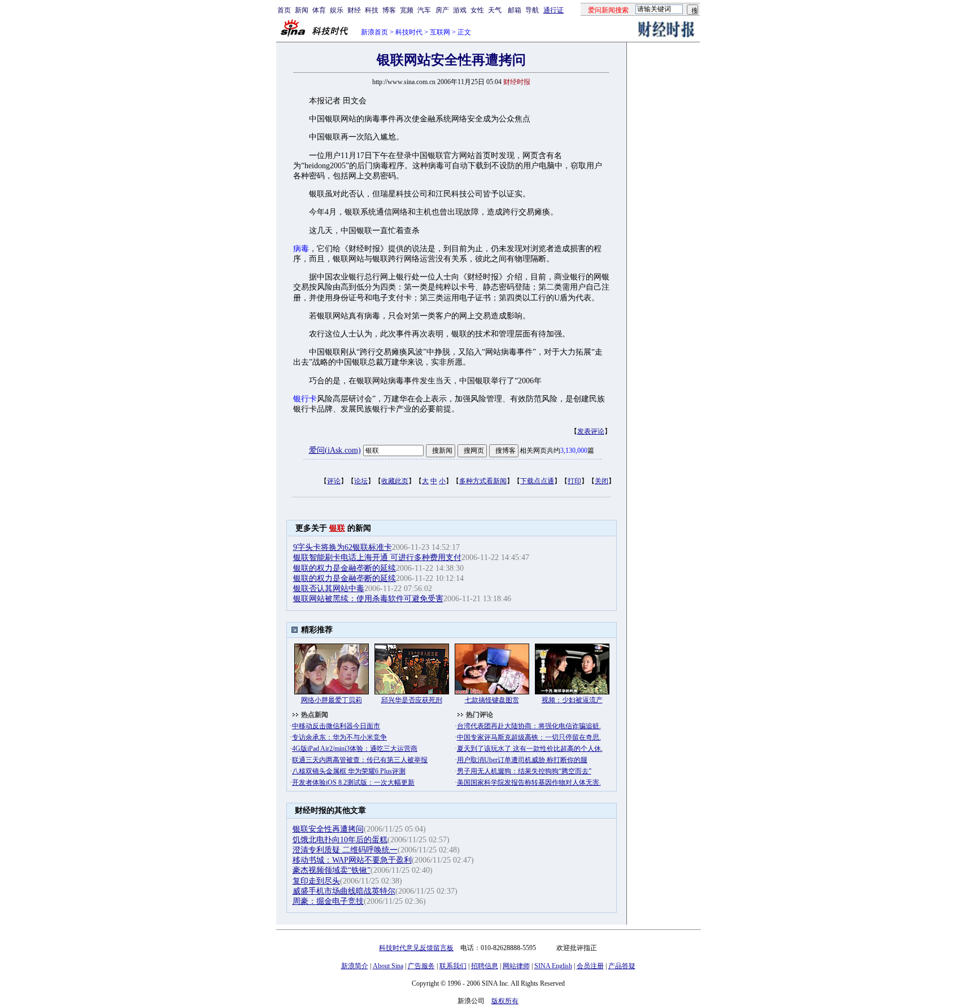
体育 (319, 10)
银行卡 (305, 399)
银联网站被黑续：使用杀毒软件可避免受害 (368, 598)
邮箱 (514, 10)
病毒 (301, 248)
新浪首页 (374, 32)
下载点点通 (537, 481)
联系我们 (453, 966)
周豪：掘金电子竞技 (328, 901)
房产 (442, 10)
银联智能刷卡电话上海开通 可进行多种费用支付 (377, 557)
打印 (574, 481)
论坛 (361, 481)
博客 (389, 10)
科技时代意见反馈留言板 (416, 948)
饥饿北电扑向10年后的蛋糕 (340, 840)
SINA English (553, 966)
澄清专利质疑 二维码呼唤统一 (345, 850)
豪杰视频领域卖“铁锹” (332, 870)
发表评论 (590, 431)
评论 (334, 481)
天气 (495, 10)
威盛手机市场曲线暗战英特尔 (344, 891)
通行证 (553, 10)
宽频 (406, 10)
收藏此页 (394, 481)
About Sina (388, 966)
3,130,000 (573, 450)
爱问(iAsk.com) (335, 450)
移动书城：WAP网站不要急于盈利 (352, 860)
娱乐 (336, 10)
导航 (532, 10)
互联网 (440, 32)
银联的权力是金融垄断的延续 (344, 568)
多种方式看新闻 (483, 481)
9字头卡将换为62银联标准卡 (342, 547)
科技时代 (408, 32)
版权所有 (504, 1001)
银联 (337, 528)
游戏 (460, 10)
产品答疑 (621, 966)
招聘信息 (484, 966)
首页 (284, 10)
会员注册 (590, 966)
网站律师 (516, 966)
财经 (354, 10)
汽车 (424, 10)
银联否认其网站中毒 (328, 588)
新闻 (301, 10)
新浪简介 (354, 966)
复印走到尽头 (316, 881)
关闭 (601, 481)
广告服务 (421, 966)
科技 (371, 10)
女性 (477, 10)
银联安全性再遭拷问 (328, 829)
